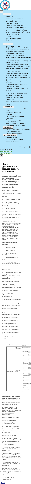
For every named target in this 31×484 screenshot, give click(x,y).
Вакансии (9, 114)
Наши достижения (11, 121)
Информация (8, 107)
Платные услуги (10, 99)
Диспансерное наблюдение (14, 141)
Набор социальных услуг (13, 92)
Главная (6, 14)
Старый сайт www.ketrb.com (14, 40)
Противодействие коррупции (15, 120)
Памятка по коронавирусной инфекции (18, 129)
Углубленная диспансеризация (15, 139)
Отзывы (8, 36)
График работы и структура (14, 25)
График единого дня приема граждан (17, 64)
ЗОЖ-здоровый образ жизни (14, 97)
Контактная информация (13, 112)
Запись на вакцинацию (13, 131)
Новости (5, 42)
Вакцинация (7, 127)
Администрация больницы (14, 21)
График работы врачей (13, 71)
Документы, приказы (12, 23)
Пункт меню (9, 104)
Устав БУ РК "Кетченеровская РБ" (16, 109)
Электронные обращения (13, 38)
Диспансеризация (9, 135)
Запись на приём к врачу (13, 46)
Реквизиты (9, 110)
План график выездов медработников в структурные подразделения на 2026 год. (18, 68)
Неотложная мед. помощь (11, 143)
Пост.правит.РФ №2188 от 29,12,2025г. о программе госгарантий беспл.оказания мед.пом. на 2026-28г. (18, 32)
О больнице (9, 16)
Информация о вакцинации (14, 133)
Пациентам (7, 44)
